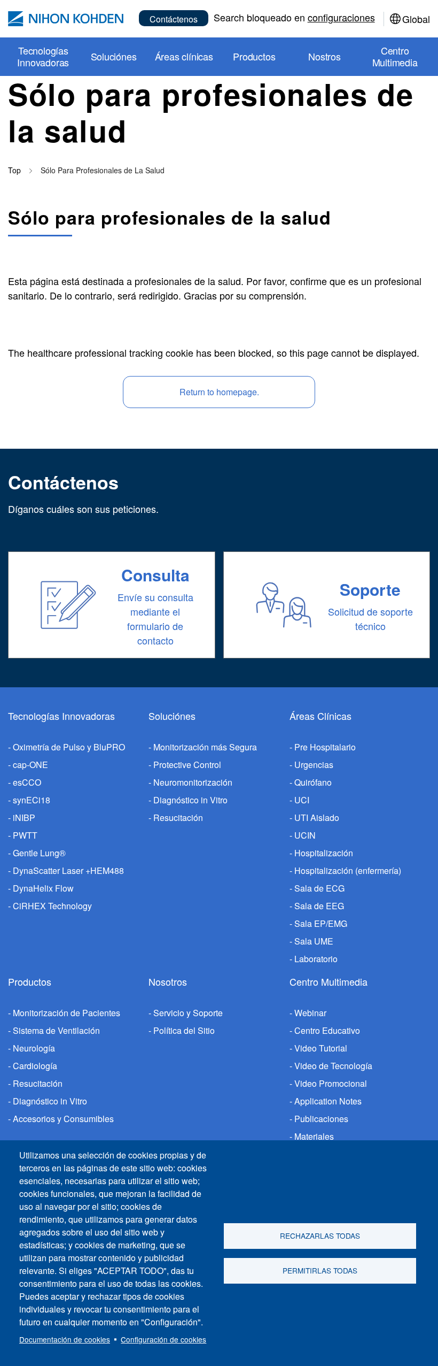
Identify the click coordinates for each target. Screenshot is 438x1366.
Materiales (314, 1136)
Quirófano (313, 782)
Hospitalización (323, 853)
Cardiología (35, 1066)
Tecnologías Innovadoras (61, 716)
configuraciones (341, 17)
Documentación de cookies (64, 1339)
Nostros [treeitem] (324, 56)
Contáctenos (174, 19)
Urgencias (313, 764)
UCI (301, 800)
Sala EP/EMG (320, 923)
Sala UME (313, 941)
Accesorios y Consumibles (63, 1118)
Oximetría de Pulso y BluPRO (69, 747)
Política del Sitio (184, 1030)
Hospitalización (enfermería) (347, 870)
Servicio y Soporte (188, 1013)
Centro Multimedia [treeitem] (395, 56)
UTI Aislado (316, 817)
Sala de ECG (319, 888)
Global (416, 19)
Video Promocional (330, 1083)
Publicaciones (321, 1118)
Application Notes (328, 1101)
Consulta (155, 574)
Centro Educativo (327, 1030)
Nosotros (167, 981)
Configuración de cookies (163, 1339)
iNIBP (24, 817)
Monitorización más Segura (205, 747)
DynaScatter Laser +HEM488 (68, 870)
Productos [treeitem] (254, 56)
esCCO (27, 782)
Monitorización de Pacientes (66, 1013)
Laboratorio (316, 959)
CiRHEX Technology (52, 906)
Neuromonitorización (192, 782)
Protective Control (187, 764)
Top (14, 170)
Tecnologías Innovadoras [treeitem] (43, 56)
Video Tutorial (320, 1048)
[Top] (65, 19)
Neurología (34, 1048)
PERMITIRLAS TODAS (320, 1270)
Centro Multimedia (328, 981)
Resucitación (178, 817)
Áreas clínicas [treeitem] (184, 56)
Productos (29, 981)
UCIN (305, 835)
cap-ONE (30, 764)
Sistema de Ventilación (56, 1030)
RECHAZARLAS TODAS (320, 1235)
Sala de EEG (319, 906)
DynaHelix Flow (43, 888)
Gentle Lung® (39, 853)
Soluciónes (171, 716)
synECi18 (31, 800)
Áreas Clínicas (320, 716)
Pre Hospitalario (325, 747)
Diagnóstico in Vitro (190, 800)
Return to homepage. (219, 392)
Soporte (370, 589)
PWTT (25, 835)
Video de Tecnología (333, 1066)
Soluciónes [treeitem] (114, 56)
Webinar (310, 1013)
